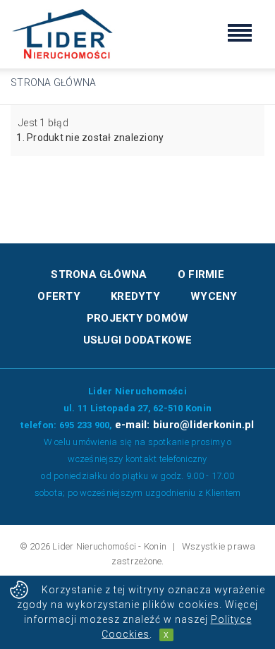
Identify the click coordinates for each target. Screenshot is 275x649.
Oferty (58, 296)
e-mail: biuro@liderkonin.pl (185, 424)
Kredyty (135, 296)
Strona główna (53, 82)
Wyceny (214, 296)
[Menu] (240, 35)
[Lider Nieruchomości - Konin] (63, 33)
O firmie (201, 274)
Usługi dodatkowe (137, 340)
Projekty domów (138, 318)
